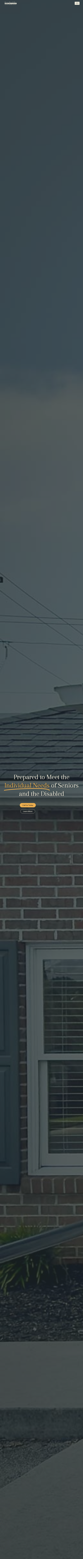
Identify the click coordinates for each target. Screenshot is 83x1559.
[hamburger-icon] (77, 3)
